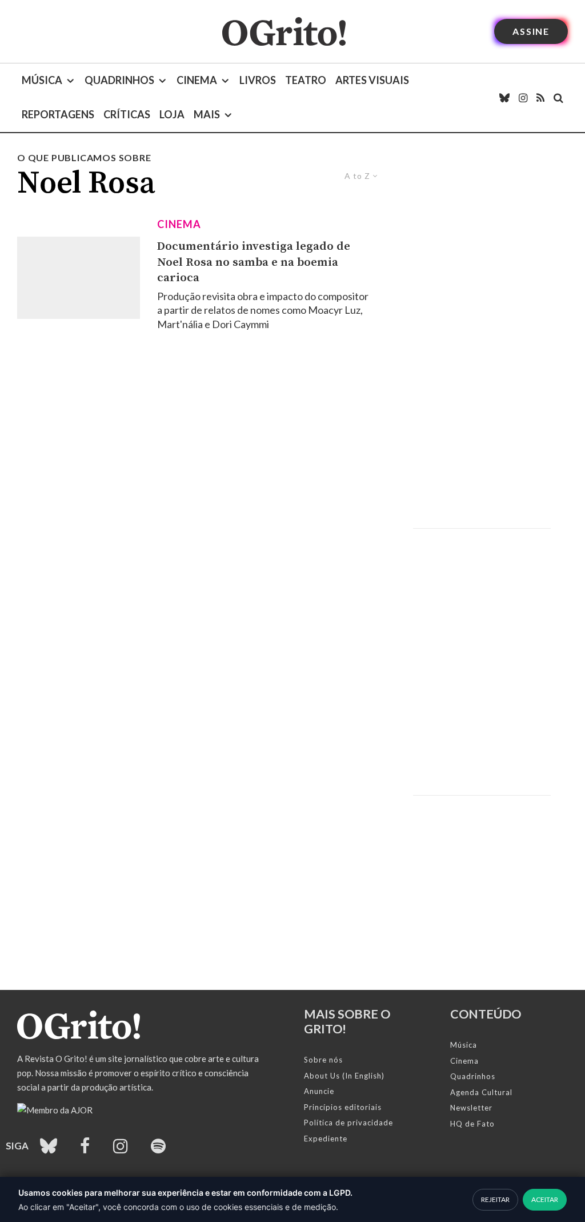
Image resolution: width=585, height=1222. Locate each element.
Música (42, 80)
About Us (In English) (344, 1075)
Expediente (325, 1138)
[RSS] (540, 97)
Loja (172, 114)
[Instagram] (523, 97)
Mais (207, 114)
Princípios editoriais (343, 1107)
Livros (257, 80)
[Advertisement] (482, 339)
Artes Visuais (372, 80)
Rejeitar (495, 1199)
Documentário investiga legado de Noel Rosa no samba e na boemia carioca (253, 262)
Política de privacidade (348, 1122)
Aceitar (544, 1199)
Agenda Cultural (481, 1092)
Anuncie (319, 1091)
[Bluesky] (504, 97)
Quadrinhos (119, 80)
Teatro (305, 80)
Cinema (197, 80)
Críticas (126, 114)
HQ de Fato (472, 1123)
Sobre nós (323, 1059)
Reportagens (58, 114)
